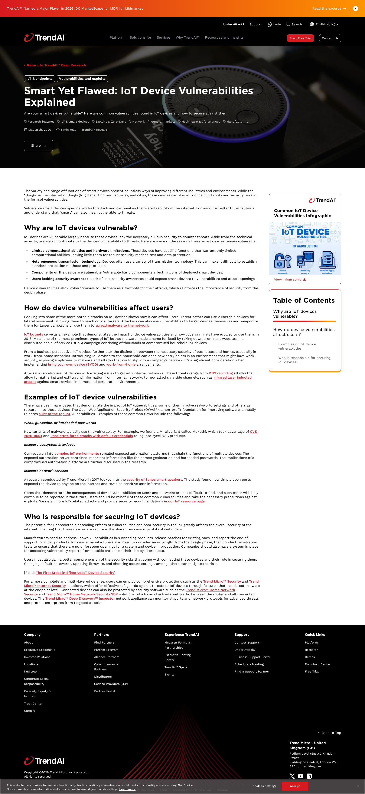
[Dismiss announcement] (355, 8)
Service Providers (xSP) (111, 684)
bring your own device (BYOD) (73, 364)
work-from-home (121, 364)
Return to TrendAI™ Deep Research (56, 65)
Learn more (127, 789)
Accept (295, 786)
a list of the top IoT (55, 414)
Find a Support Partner (252, 671)
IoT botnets (33, 334)
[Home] (56, 760)
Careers (29, 710)
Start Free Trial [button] (300, 38)
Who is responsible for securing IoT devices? (304, 360)
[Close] (358, 786)
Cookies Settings (264, 786)
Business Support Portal (252, 657)
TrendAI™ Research (96, 129)
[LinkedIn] (309, 776)
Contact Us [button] (330, 38)
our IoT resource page (186, 501)
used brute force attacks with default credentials (91, 436)
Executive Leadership (39, 649)
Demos (310, 657)
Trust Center (33, 703)
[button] (290, 279)
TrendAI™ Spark (176, 667)
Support (256, 24)
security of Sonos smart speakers (154, 479)
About (28, 642)
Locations (31, 664)
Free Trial (312, 671)
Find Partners (104, 642)
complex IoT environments (77, 453)
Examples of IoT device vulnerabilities (297, 346)
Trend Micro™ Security (222, 581)
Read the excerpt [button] (326, 8)
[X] (292, 776)
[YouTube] (300, 776)
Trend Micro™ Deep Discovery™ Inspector (80, 598)
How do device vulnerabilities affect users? (304, 332)
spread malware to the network (122, 325)
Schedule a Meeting (249, 664)
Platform (311, 642)
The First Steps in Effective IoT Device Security (75, 573)
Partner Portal (104, 691)
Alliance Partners (106, 657)
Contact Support (247, 642)
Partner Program (106, 649)
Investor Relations (37, 657)
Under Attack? (234, 24)
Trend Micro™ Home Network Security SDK (82, 594)
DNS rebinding (221, 373)
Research (311, 649)
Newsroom (31, 671)
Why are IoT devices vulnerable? (295, 314)
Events (169, 674)
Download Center (317, 664)
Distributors (103, 676)
